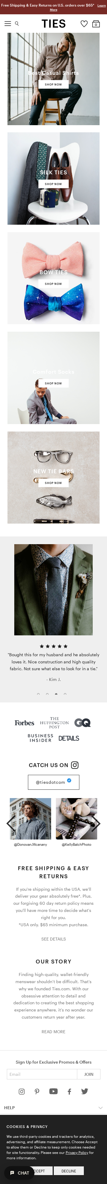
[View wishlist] (84, 22)
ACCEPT (38, 1171)
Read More (53, 1031)
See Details (53, 938)
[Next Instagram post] (95, 821)
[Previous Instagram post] (10, 821)
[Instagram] (22, 1092)
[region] (53, 619)
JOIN (88, 1074)
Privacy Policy (77, 1152)
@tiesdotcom (51, 782)
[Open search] (17, 22)
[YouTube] (54, 1092)
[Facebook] (70, 1092)
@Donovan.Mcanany (30, 844)
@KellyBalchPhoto (76, 844)
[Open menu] (7, 22)
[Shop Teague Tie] (53, 590)
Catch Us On (49, 765)
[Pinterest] (37, 1092)
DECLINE (69, 1171)
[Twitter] (85, 1092)
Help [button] (9, 1107)
